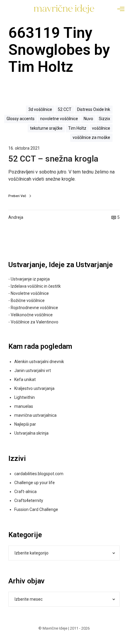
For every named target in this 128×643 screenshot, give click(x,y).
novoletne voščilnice (59, 118)
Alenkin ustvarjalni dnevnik (39, 361)
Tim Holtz (77, 128)
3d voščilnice (40, 109)
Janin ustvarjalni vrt (32, 370)
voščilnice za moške (91, 137)
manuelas (23, 406)
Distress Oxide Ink (93, 109)
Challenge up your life (34, 482)
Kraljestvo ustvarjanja (34, 388)
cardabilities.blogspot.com (38, 473)
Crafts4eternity (28, 500)
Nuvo (88, 118)
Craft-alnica (25, 491)
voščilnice (101, 128)
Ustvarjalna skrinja (31, 433)
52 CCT (64, 109)
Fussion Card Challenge (36, 509)
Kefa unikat (25, 379)
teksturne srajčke (46, 128)
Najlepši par (25, 424)
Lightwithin (24, 397)
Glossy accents (21, 118)
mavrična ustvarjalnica (35, 415)
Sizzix (104, 118)
